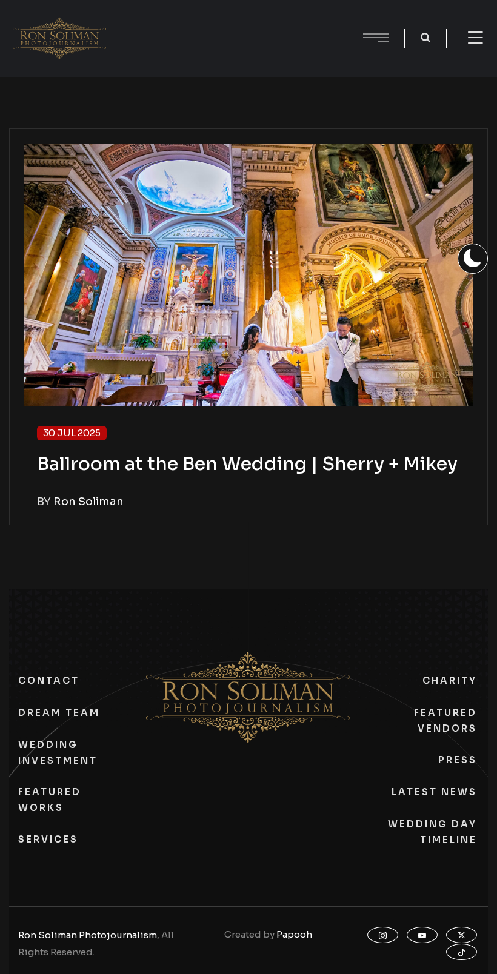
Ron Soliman (88, 501)
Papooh (294, 934)
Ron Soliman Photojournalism (87, 935)
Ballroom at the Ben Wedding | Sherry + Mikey (247, 463)
